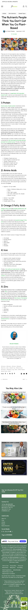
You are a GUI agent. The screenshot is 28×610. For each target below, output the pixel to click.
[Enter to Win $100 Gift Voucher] (14, 467)
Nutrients (9, 366)
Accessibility (20, 567)
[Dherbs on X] (3, 531)
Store (3, 520)
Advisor (24, 599)
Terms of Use (5, 565)
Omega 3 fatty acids (6, 208)
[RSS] (12, 531)
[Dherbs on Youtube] (10, 531)
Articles (4, 13)
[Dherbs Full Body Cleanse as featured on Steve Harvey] (14, 449)
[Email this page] (24, 373)
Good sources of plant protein (8, 106)
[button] (14, 34)
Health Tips (12, 368)
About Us (4, 518)
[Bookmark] (26, 373)
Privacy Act (20, 565)
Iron (8, 368)
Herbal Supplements (6, 570)
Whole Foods (19, 368)
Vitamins (4, 366)
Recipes (3, 524)
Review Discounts (6, 525)
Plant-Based (22, 369)
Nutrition (4, 368)
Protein (14, 366)
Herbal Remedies (17, 570)
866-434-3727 (9, 504)
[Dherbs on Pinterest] (8, 531)
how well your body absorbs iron (13, 269)
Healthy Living (11, 369)
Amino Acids (4, 371)
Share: (2, 373)
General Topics (22, 13)
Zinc (6, 291)
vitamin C (3, 275)
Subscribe (21, 496)
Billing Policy (12, 567)
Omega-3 (4, 369)
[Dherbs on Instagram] (5, 531)
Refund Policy (5, 567)
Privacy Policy (13, 565)
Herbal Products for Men (7, 571)
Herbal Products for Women (8, 573)
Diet (10, 371)
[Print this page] (21, 373)
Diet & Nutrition (12, 13)
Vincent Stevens (11, 31)
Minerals (19, 366)
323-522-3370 (11, 506)
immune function (5, 318)
